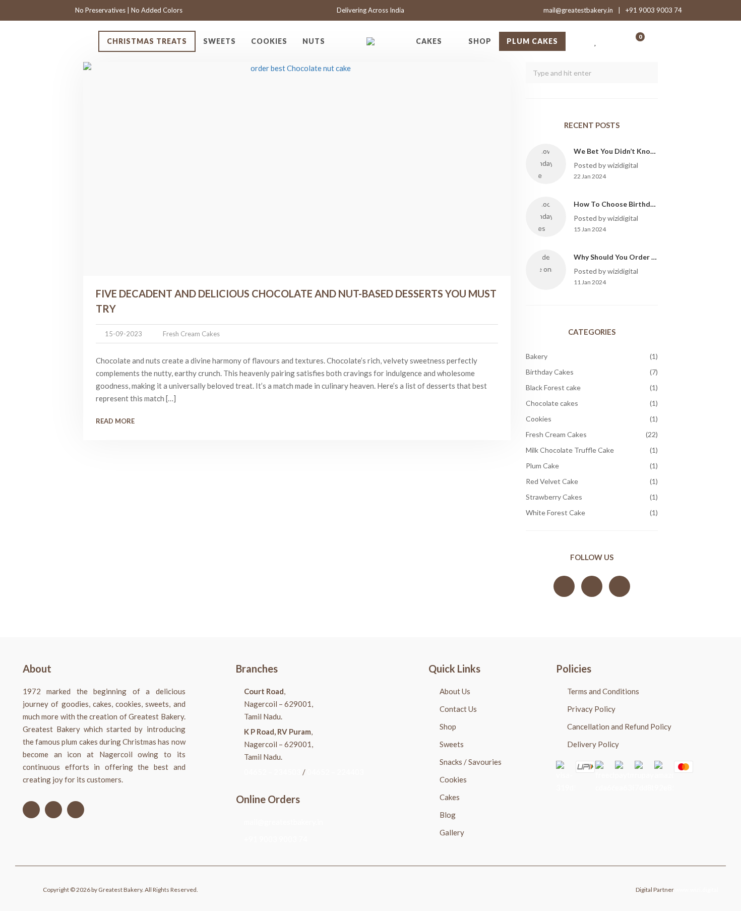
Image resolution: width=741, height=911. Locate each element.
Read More (115, 421)
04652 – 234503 (272, 771)
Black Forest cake (553, 387)
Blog (448, 814)
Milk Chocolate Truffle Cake (570, 450)
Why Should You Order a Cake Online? (637, 257)
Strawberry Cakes (554, 497)
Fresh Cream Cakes (191, 334)
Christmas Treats (147, 41)
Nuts (313, 41)
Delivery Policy (593, 744)
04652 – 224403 (335, 771)
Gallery (452, 832)
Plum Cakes (532, 41)
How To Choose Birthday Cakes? (628, 204)
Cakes (429, 41)
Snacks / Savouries (471, 761)
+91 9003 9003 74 (654, 10)
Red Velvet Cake (552, 481)
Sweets (219, 41)
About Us (455, 691)
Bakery (536, 356)
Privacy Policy (591, 708)
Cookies (269, 41)
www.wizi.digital (696, 889)
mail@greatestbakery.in (578, 10)
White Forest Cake (555, 512)
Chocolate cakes (552, 403)
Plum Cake (542, 465)
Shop (479, 41)
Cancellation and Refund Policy (619, 726)
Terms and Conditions (603, 691)
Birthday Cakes (550, 372)
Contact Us (458, 708)
